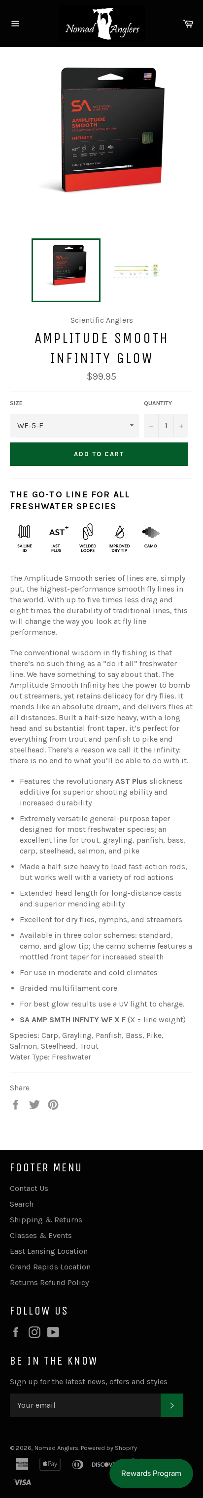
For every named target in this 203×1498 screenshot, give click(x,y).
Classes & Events (41, 1235)
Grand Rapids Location (50, 1266)
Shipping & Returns (46, 1219)
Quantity (158, 403)
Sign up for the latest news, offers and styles (89, 1381)
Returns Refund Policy (49, 1282)
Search (22, 1204)
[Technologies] (40, 557)
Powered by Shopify (109, 1447)
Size (16, 403)
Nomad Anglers (56, 1447)
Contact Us (29, 1188)
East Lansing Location (49, 1251)
